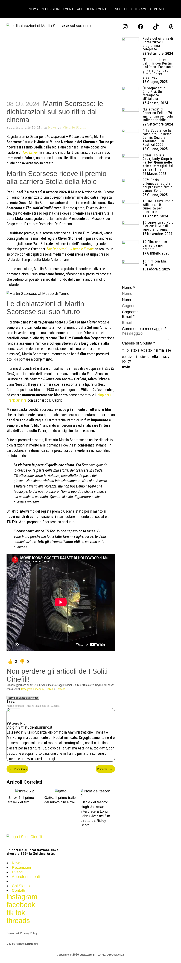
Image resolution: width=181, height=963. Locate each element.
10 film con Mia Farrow (154, 263)
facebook (21, 905)
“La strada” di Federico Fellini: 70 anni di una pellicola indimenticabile (157, 114)
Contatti (18, 890)
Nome (127, 299)
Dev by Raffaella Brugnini (22, 943)
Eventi (17, 872)
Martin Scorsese (15, 705)
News (52, 127)
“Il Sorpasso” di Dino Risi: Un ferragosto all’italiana (154, 93)
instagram (22, 897)
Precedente (18, 769)
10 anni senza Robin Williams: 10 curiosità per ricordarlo (157, 206)
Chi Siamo (21, 886)
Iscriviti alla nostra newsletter (23, 697)
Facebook (38, 689)
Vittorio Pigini (74, 127)
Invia (126, 367)
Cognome (130, 312)
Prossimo (104, 769)
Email (128, 316)
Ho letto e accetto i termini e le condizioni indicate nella (146, 355)
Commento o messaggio (144, 328)
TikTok (49, 689)
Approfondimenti (26, 876)
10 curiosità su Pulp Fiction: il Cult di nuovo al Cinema (157, 226)
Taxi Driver (30, 152)
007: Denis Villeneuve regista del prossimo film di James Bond (158, 185)
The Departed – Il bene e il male (70, 249)
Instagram (26, 689)
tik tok (16, 913)
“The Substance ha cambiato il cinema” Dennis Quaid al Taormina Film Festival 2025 (157, 137)
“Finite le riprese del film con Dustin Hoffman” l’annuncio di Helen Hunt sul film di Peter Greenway (158, 69)
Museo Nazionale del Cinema (43, 705)
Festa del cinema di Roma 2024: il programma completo (157, 43)
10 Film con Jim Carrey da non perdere (154, 245)
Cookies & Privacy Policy (22, 933)
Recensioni (21, 867)
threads (18, 920)
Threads (60, 689)
